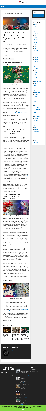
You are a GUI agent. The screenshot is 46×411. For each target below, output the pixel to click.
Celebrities (36, 39)
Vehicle (36, 140)
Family (35, 53)
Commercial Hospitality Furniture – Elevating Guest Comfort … (24, 372)
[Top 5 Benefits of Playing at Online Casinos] (7, 330)
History (35, 74)
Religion (36, 111)
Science (36, 112)
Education (36, 50)
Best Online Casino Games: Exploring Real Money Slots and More (25, 337)
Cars (35, 35)
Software (36, 120)
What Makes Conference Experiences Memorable (23, 394)
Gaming (36, 68)
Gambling (36, 65)
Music (35, 96)
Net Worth (36, 98)
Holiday (36, 77)
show (12, 58)
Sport (35, 122)
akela (5, 44)
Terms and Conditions (36, 373)
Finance (36, 59)
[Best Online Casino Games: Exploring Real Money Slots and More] (25, 330)
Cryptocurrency (37, 42)
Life (35, 88)
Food (35, 63)
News (35, 100)
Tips (35, 127)
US (35, 138)
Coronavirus (37, 41)
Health (35, 72)
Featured (36, 57)
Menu (2, 6)
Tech (35, 125)
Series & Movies (37, 114)
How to (36, 83)
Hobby (35, 76)
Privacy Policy (35, 371)
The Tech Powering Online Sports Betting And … (24, 401)
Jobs (35, 85)
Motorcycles (37, 92)
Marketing (36, 90)
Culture (35, 44)
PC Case (36, 101)
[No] (44, 408)
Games (35, 66)
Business (36, 31)
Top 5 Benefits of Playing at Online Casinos (7, 335)
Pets (35, 103)
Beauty (35, 28)
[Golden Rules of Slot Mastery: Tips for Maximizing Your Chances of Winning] (16, 330)
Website (36, 142)
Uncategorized (37, 136)
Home (35, 79)
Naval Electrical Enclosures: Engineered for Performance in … (24, 379)
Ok (23, 409)
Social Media (37, 116)
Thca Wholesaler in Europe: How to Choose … (24, 386)
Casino (20, 44)
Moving (36, 94)
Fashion (36, 55)
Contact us (34, 369)
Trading (36, 129)
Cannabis (36, 33)
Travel (35, 133)
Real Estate (36, 107)
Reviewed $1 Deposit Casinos (19, 112)
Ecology (36, 48)
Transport (36, 131)
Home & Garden (38, 81)
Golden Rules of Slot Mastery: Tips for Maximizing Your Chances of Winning (15, 337)
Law (35, 87)
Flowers (36, 61)
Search (38, 15)
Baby (35, 26)
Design (35, 46)
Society (36, 118)
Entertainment (37, 52)
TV (35, 135)
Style (35, 123)
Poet (35, 105)
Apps (35, 24)
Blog (35, 30)
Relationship (37, 109)
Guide (35, 70)
